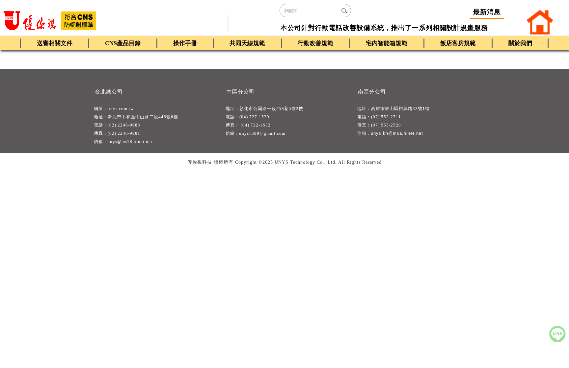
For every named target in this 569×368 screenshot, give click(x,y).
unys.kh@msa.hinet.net (397, 133)
